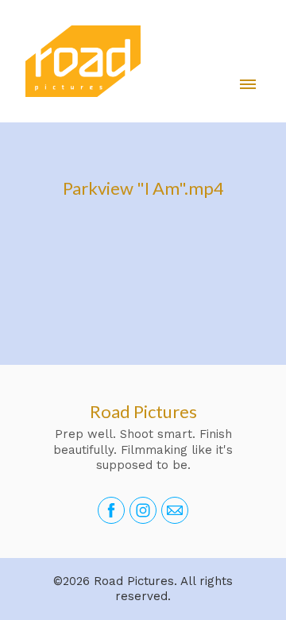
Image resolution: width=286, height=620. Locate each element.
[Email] (174, 510)
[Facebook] (111, 510)
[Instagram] (143, 510)
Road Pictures (143, 411)
